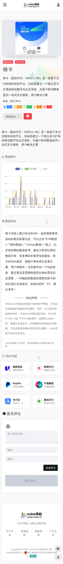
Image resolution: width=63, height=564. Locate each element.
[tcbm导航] (31, 5)
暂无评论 (14, 414)
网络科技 (8, 62)
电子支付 (20, 62)
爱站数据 (16, 244)
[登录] (58, 5)
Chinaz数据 (34, 244)
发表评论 (50, 467)
